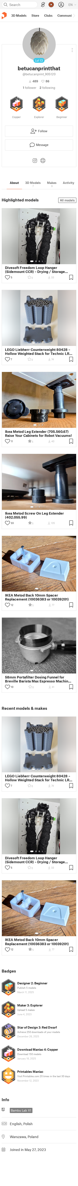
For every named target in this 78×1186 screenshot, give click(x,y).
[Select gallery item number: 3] (39, 261)
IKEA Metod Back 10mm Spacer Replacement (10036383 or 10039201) (37, 597)
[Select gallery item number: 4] (42, 261)
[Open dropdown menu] (72, 48)
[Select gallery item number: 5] (45, 261)
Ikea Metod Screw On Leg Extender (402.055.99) (34, 515)
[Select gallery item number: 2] (36, 261)
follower (29, 87)
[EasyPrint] (43, 4)
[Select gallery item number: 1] (31, 261)
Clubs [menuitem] (48, 15)
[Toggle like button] (7, 277)
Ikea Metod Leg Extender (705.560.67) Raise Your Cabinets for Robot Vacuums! (38, 433)
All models (67, 200)
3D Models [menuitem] (18, 15)
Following (47, 87)
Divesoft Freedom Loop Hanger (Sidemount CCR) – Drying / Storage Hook (35, 270)
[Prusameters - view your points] (51, 4)
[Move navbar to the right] (74, 15)
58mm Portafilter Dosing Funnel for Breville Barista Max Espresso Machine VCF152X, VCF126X (37, 679)
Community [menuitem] (65, 15)
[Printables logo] (4, 15)
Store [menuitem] (35, 15)
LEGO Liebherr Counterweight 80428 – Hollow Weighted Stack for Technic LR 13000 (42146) (37, 352)
